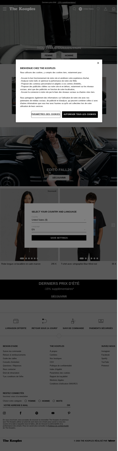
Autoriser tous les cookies (80, 114)
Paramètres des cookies (46, 114)
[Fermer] (98, 63)
